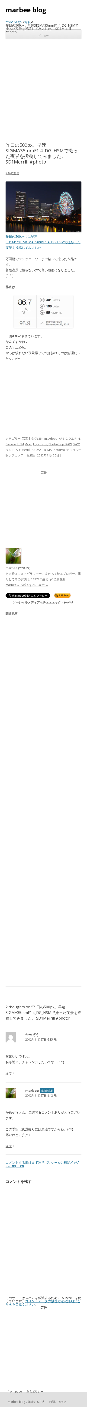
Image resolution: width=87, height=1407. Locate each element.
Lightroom (40, 444)
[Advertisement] (43, 90)
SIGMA (36, 450)
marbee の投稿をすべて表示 (27, 585)
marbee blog (26, 9)
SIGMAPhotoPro (53, 450)
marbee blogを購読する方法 (26, 1402)
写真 (25, 438)
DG (71, 438)
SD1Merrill (23, 450)
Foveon (11, 444)
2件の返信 (12, 173)
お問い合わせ (57, 1402)
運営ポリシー (34, 1391)
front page (15, 1391)
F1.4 (77, 438)
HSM (20, 444)
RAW (68, 444)
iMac (28, 444)
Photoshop (56, 444)
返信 (9, 1073)
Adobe (53, 438)
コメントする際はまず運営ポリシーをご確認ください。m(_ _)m (43, 1164)
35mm (43, 438)
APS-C (63, 438)
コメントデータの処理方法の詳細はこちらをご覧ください (43, 1302)
